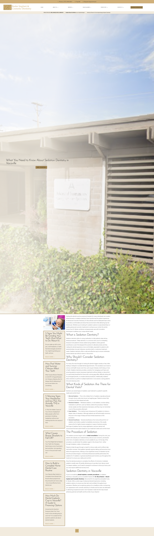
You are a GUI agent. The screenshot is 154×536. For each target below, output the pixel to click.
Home (42, 7)
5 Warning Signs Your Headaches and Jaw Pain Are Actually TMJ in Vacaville (53, 401)
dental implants (82, 474)
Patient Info (103, 7)
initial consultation (92, 435)
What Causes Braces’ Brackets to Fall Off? (53, 435)
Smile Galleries (86, 7)
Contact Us (120, 7)
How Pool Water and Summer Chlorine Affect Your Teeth (52, 367)
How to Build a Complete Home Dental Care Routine (52, 467)
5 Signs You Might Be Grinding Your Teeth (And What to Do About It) (53, 337)
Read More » (50, 357)
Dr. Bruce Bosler (99, 476)
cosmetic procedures (93, 474)
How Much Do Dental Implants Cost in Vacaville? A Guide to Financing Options (53, 501)
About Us (55, 7)
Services (70, 7)
